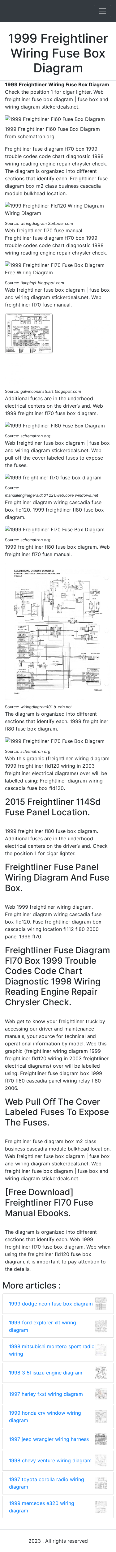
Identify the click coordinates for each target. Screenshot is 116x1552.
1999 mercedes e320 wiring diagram (41, 1507)
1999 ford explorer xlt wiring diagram (42, 1326)
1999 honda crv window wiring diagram (45, 1416)
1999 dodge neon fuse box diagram (51, 1304)
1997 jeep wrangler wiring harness (49, 1439)
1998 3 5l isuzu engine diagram (45, 1373)
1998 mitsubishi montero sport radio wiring (52, 1350)
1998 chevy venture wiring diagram (50, 1460)
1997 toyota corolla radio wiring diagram (46, 1483)
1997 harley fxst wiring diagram (46, 1394)
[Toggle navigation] (102, 11)
